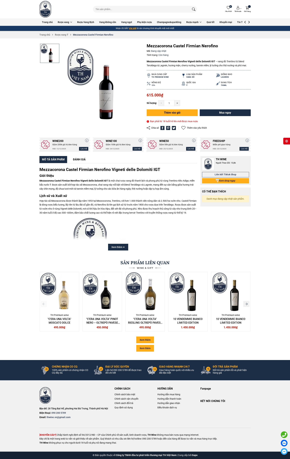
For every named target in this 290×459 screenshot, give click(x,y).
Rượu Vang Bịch (85, 22)
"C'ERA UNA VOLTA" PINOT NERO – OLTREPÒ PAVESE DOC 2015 (102, 322)
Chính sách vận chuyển (126, 398)
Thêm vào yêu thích (197, 127)
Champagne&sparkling (169, 22)
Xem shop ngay (227, 180)
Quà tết (210, 22)
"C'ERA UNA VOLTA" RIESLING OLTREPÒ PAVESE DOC (145, 322)
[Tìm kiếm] (193, 9)
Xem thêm (145, 340)
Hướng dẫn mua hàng (168, 394)
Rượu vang (64, 22)
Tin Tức (241, 22)
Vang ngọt (126, 22)
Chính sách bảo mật (124, 394)
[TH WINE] (45, 395)
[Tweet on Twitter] (174, 128)
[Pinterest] (168, 128)
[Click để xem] (102, 84)
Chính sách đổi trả (123, 403)
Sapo (195, 455)
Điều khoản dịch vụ (167, 407)
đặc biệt (132, 28)
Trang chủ (47, 22)
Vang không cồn (107, 22)
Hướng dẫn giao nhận (168, 403)
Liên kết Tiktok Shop (225, 174)
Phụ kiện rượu (144, 22)
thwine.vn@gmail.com (58, 417)
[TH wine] (45, 9)
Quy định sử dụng (123, 407)
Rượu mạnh (192, 22)
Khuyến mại (226, 22)
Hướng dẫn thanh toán (169, 398)
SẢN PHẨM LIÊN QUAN (145, 262)
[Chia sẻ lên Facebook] (162, 128)
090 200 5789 (59, 413)
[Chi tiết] (86, 140)
